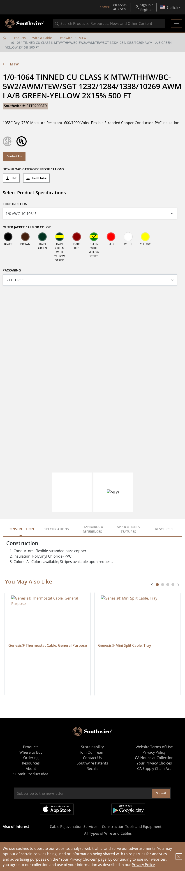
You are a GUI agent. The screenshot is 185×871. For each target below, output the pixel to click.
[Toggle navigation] (176, 23)
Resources (31, 763)
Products (19, 38)
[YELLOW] (145, 236)
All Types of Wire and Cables (108, 833)
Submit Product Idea (30, 773)
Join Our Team (92, 752)
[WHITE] (128, 236)
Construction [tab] (20, 529)
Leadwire (65, 38)
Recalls (92, 768)
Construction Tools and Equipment (132, 826)
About (31, 768)
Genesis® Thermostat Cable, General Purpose (47, 645)
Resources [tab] (164, 529)
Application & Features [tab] (128, 529)
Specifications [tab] (56, 529)
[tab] (157, 584)
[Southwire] (25, 23)
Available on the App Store (57, 809)
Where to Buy (30, 752)
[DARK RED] (76, 236)
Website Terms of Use (154, 746)
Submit (161, 793)
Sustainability (92, 746)
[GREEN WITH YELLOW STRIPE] (93, 236)
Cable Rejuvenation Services (73, 826)
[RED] (111, 236)
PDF (14, 178)
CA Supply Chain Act (154, 768)
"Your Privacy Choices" (78, 859)
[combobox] (109, 23)
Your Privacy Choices (154, 763)
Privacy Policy (143, 864)
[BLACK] (8, 236)
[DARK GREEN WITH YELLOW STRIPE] (59, 236)
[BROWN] (25, 236)
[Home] (4, 37)
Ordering (31, 757)
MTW (82, 38)
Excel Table (39, 178)
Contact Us (14, 156)
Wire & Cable (42, 38)
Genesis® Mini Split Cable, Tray (124, 645)
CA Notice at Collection (154, 757)
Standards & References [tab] (92, 529)
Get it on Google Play (128, 809)
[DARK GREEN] (42, 236)
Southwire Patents (92, 763)
